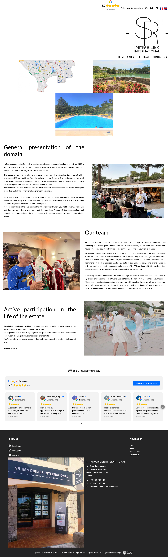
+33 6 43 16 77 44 (97, 483)
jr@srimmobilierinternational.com (104, 486)
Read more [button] (12, 416)
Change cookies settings (110, 552)
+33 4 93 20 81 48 (97, 480)
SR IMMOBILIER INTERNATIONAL (106, 461)
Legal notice (80, 552)
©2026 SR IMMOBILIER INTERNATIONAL (53, 552)
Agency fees (92, 552)
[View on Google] (10, 397)
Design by (130, 553)
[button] (5, 407)
